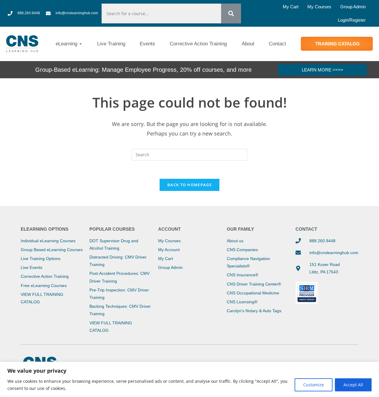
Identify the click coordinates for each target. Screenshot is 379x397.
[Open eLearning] (80, 44)
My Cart (290, 6)
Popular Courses (112, 229)
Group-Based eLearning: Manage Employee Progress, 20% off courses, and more (143, 69)
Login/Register (352, 20)
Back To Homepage (189, 184)
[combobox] (161, 13)
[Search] (231, 13)
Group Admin (353, 6)
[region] (189, 379)
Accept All (353, 385)
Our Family (240, 229)
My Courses (319, 6)
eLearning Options (44, 229)
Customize (313, 385)
